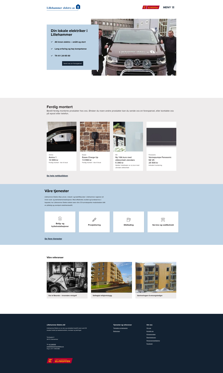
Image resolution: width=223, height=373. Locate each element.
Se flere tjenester (53, 238)
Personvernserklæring (153, 340)
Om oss (149, 328)
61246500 (52, 344)
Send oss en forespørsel (73, 63)
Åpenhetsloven (151, 337)
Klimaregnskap (151, 334)
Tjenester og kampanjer (120, 328)
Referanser (116, 331)
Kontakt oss (150, 331)
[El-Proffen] (151, 7)
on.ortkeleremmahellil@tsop (55, 346)
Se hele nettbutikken (57, 175)
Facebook (150, 344)
